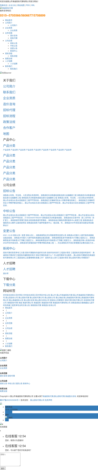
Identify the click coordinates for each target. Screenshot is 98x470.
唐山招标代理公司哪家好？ (79, 257)
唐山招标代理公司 (37, 297)
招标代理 (13, 38)
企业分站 (12, 5)
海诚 (20, 302)
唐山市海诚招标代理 (64, 295)
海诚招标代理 (46, 302)
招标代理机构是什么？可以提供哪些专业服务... (54, 255)
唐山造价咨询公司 (42, 300)
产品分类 (9, 145)
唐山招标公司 (49, 297)
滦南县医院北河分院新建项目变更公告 (51, 235)
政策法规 (8, 58)
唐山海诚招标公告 (16, 300)
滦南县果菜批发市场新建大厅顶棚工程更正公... (70, 237)
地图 (6, 133)
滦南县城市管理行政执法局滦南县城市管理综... (29, 220)
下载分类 (9, 284)
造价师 (5, 273)
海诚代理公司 (27, 302)
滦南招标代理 (35, 305)
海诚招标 (37, 302)
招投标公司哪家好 (57, 300)
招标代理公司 (77, 300)
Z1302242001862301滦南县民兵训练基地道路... (44, 217)
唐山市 (53, 295)
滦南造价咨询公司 (49, 305)
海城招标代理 (12, 302)
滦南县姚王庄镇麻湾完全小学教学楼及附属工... (59, 200)
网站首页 (8, 20)
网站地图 (20, 5)
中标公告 (13, 45)
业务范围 (8, 33)
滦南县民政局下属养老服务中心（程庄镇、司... (45, 222)
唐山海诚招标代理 (70, 297)
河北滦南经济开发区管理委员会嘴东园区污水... (76, 242)
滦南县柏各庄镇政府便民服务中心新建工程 (65, 220)
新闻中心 (13, 50)
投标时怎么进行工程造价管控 (56, 257)
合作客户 (9, 127)
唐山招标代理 (23, 297)
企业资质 (8, 27)
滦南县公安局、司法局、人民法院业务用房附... (21, 195)
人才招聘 (8, 61)
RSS (28, 5)
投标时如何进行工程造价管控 (58, 252)
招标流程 (8, 53)
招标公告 (13, 43)
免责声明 (48, 400)
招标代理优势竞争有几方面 (13, 252)
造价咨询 (13, 35)
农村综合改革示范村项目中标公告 (36, 295)
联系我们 (8, 66)
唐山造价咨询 (29, 300)
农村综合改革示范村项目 (13, 295)
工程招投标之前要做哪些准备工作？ (30, 257)
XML (33, 5)
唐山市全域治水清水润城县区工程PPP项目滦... (21, 200)
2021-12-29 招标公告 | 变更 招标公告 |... (19, 235)
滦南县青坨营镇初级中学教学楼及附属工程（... (38, 242)
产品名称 (6, 149)
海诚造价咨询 (70, 396)
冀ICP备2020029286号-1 (10, 400)
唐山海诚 (59, 297)
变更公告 (13, 48)
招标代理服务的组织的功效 (35, 252)
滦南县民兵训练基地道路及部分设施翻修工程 (59, 195)
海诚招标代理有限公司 (61, 302)
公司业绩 (8, 40)
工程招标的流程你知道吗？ (81, 252)
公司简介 (8, 22)
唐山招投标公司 (11, 297)
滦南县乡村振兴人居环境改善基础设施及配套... (32, 237)
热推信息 (3, 5)
